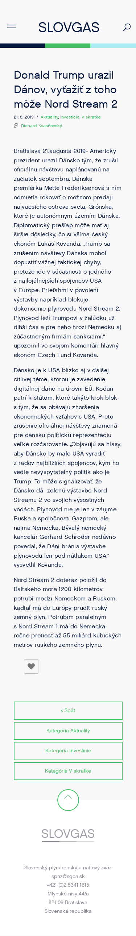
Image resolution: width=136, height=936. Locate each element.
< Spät (68, 710)
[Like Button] (31, 666)
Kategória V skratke (68, 770)
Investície (69, 117)
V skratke (91, 117)
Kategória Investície (68, 750)
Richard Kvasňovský (41, 126)
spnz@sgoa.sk (68, 876)
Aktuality (49, 117)
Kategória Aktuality (68, 730)
